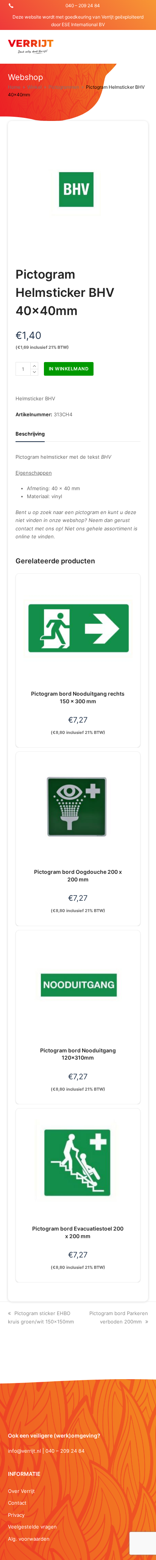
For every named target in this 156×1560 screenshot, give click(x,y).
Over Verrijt (21, 1491)
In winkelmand (69, 369)
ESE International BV (83, 24)
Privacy (16, 1515)
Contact (17, 1503)
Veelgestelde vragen (32, 1527)
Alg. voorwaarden (29, 1539)
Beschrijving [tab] (30, 434)
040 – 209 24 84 (83, 5)
